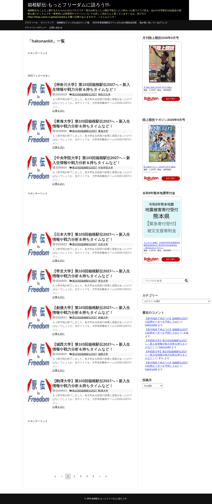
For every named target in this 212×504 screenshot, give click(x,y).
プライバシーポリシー (35, 27)
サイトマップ (47, 22)
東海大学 (103, 131)
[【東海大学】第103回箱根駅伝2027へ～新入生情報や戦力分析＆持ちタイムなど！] (39, 131)
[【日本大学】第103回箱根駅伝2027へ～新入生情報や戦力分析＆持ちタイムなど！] (39, 244)
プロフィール (31, 22)
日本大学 (103, 244)
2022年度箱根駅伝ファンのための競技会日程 (114, 22)
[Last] (106, 476)
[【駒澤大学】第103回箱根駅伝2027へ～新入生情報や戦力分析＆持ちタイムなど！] (39, 390)
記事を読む (58, 111)
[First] (55, 476)
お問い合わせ (55, 27)
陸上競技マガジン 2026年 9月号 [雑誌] (160, 167)
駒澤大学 (103, 390)
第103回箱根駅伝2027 (84, 94)
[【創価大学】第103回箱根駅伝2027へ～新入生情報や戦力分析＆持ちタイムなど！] (39, 317)
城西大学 (103, 354)
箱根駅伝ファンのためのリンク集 (73, 22)
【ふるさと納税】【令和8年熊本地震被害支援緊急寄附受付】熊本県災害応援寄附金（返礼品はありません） (162, 245)
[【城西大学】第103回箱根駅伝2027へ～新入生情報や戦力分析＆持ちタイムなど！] (39, 354)
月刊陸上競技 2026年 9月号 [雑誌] (158, 87)
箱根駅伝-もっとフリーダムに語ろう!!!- (69, 4)
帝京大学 (103, 281)
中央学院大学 (105, 167)
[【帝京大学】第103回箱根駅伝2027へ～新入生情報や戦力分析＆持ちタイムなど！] (39, 280)
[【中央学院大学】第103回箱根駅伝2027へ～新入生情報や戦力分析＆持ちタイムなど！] (39, 167)
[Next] (100, 476)
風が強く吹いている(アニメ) (153, 22)
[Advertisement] (84, 62)
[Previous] (62, 476)
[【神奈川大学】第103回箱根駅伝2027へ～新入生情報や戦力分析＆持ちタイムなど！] (39, 94)
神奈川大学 (104, 94)
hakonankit (151, 325)
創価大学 (103, 317)
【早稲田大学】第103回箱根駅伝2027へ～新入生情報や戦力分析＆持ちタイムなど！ (166, 343)
